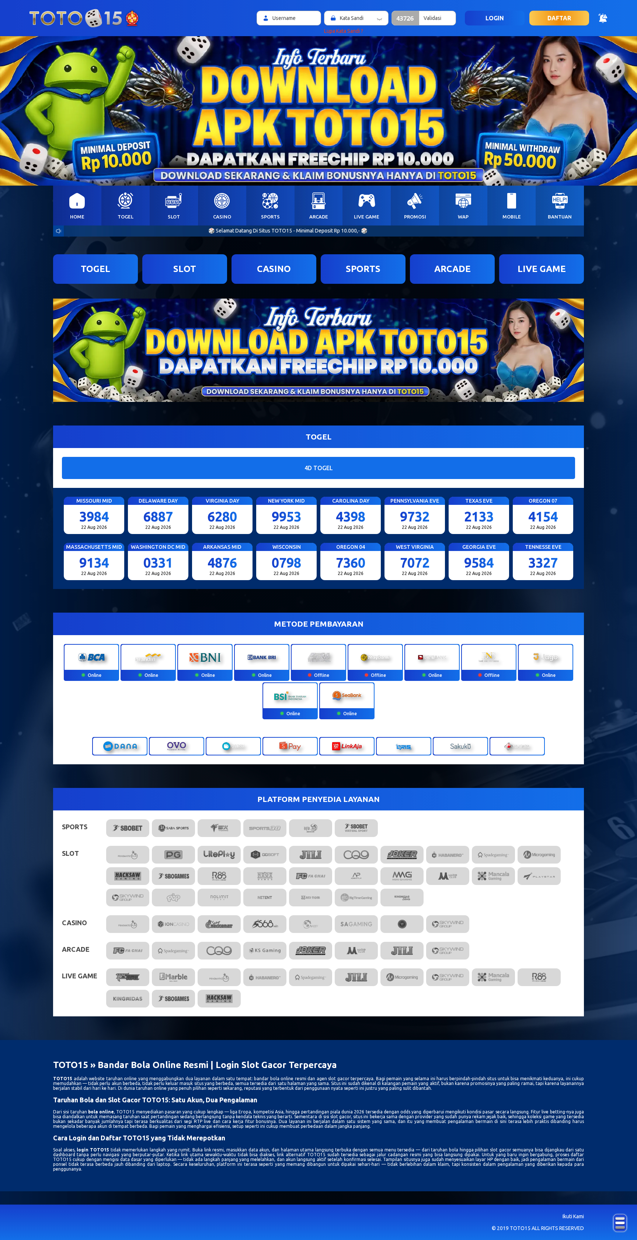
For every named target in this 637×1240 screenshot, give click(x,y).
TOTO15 (62, 1078)
